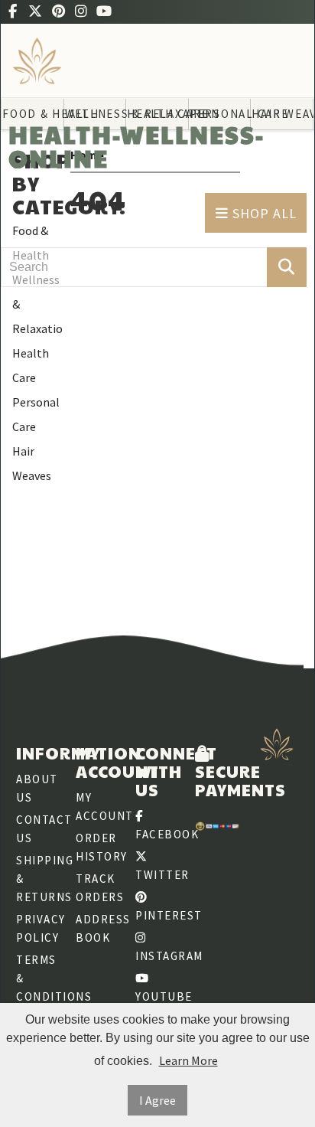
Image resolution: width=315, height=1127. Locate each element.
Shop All (263, 213)
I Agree (157, 1100)
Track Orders (98, 887)
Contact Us (38, 828)
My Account (98, 806)
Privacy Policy (38, 928)
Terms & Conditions (38, 978)
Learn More (188, 1060)
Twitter (157, 874)
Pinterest (157, 915)
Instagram (157, 956)
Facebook (157, 834)
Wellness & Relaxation (37, 304)
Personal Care (36, 414)
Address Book (98, 928)
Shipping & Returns (38, 878)
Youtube (157, 996)
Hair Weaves (31, 463)
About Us (37, 788)
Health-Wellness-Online (136, 146)
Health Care (30, 365)
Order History (98, 847)
